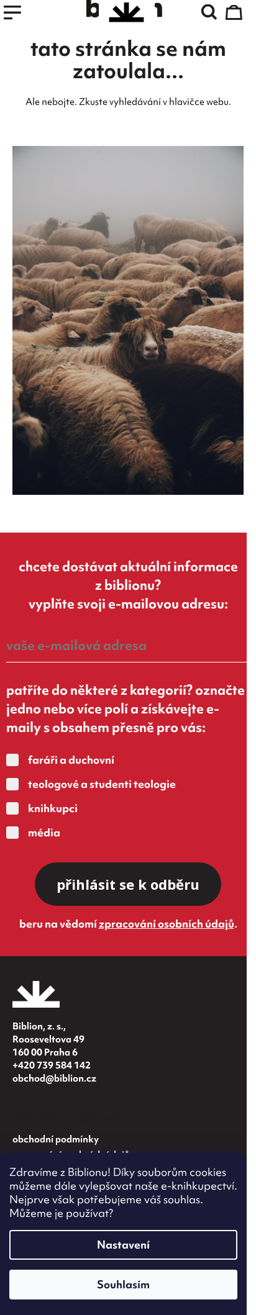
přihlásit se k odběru (128, 884)
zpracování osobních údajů (166, 923)
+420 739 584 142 (51, 1065)
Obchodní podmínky (55, 1139)
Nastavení (123, 1244)
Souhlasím (123, 1284)
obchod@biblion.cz (54, 1078)
